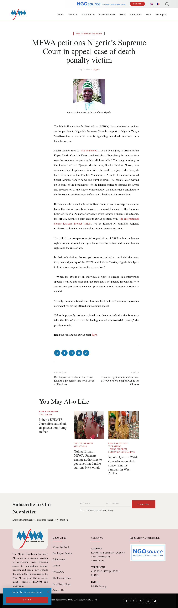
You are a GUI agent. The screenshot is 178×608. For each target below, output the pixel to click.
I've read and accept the (97, 510)
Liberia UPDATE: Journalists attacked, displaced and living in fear (53, 426)
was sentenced (89, 150)
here (94, 334)
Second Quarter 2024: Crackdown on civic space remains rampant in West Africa (123, 465)
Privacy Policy (107, 510)
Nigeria (96, 69)
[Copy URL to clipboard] (86, 353)
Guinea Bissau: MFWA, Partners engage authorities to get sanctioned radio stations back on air (88, 459)
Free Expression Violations (89, 33)
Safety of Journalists (121, 452)
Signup (27, 600)
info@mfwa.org (99, 586)
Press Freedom (118, 449)
